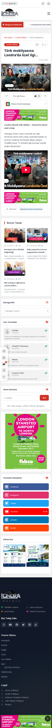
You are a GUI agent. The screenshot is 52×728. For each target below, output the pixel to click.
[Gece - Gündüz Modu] (43, 5)
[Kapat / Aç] (4, 376)
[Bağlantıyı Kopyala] (37, 44)
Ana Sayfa (8, 37)
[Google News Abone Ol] (19, 96)
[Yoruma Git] (46, 330)
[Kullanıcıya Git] (7, 331)
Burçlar (4, 645)
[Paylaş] (6, 96)
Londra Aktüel (20, 37)
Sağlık (3, 650)
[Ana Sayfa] (4, 357)
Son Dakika (6, 659)
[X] (23, 624)
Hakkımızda (6, 672)
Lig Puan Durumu (12, 667)
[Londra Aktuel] (10, 13)
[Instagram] (3, 624)
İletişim (4, 676)
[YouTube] (10, 624)
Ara (44, 397)
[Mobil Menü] (49, 13)
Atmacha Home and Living (31, 209)
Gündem (11, 239)
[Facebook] (17, 624)
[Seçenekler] (45, 96)
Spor (3, 664)
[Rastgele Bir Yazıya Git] (4, 351)
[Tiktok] (35, 624)
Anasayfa (5, 640)
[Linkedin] (29, 624)
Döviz (3, 654)
